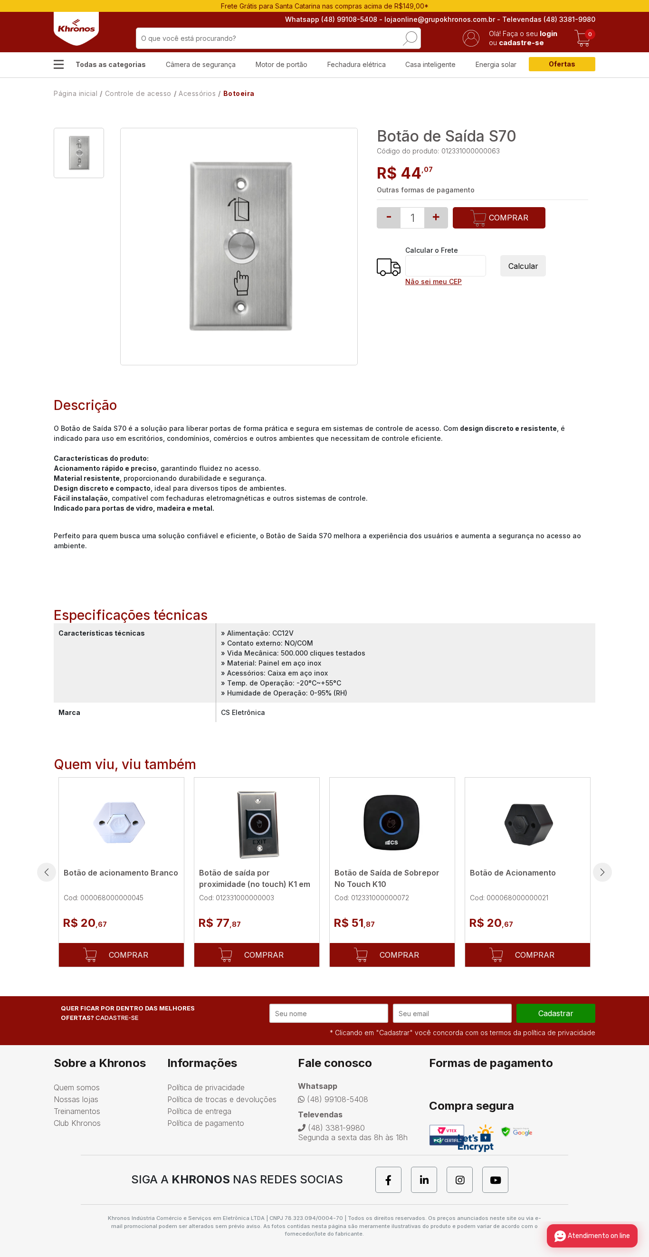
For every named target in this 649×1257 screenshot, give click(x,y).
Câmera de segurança (201, 64)
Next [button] (602, 872)
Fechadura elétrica (356, 64)
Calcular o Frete (431, 250)
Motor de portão (281, 64)
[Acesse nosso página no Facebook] (393, 1180)
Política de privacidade (206, 1087)
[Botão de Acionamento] (527, 822)
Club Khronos (77, 1123)
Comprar (507, 217)
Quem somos (77, 1087)
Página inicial (75, 93)
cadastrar (555, 1013)
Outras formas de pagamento (426, 190)
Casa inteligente (430, 64)
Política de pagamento (205, 1123)
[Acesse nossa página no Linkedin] (429, 1180)
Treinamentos (77, 1111)
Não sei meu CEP (433, 281)
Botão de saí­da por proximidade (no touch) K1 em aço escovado (254, 884)
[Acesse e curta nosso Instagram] (464, 1180)
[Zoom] (79, 153)
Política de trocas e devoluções (222, 1099)
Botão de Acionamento (513, 872)
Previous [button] (46, 872)
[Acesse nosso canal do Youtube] (500, 1180)
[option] (79, 153)
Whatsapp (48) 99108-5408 (331, 19)
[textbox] (278, 38)
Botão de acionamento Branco (121, 872)
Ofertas (562, 64)
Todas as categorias (111, 64)
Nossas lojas (76, 1099)
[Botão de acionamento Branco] (121, 822)
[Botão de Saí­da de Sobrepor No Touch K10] (392, 822)
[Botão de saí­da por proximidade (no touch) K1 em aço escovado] (257, 822)
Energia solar (496, 64)
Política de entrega (199, 1111)
